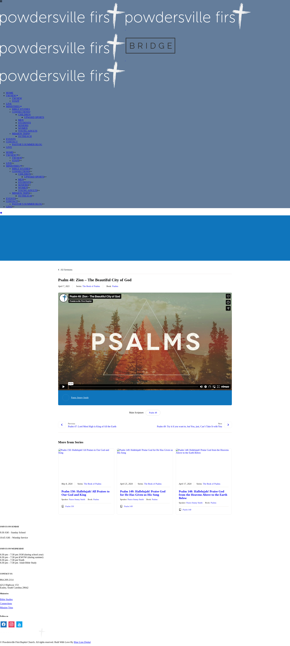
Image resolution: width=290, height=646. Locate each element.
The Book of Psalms (91, 286)
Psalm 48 (153, 413)
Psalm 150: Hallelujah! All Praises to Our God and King (85, 493)
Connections (6, 603)
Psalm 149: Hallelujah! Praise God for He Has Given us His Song (142, 493)
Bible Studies (6, 599)
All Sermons (66, 269)
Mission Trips (6, 607)
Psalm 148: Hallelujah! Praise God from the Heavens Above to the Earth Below (203, 495)
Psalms (115, 286)
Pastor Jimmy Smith (80, 397)
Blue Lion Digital (82, 642)
